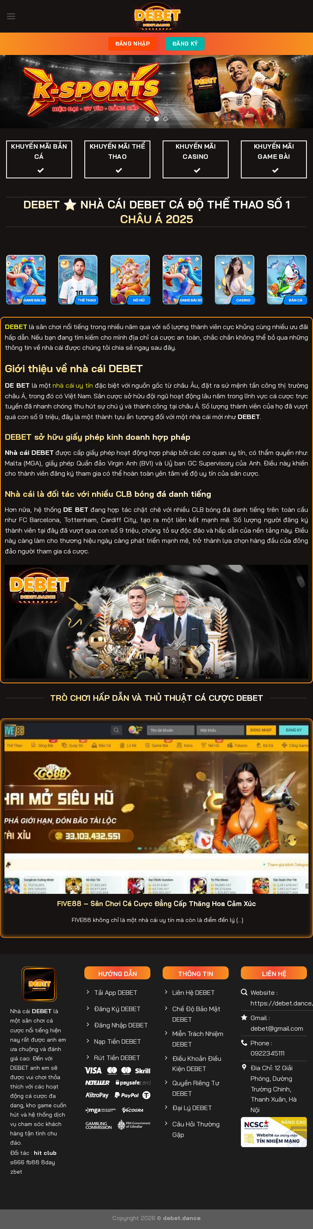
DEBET (42, 1011)
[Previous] (16, 92)
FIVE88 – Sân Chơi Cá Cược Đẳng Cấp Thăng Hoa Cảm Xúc (156, 903)
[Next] (296, 92)
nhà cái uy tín (73, 385)
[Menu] (11, 16)
